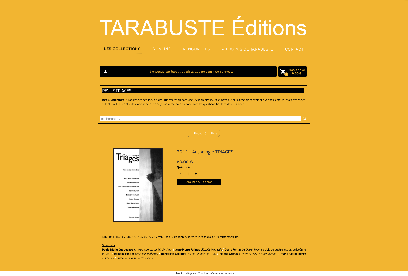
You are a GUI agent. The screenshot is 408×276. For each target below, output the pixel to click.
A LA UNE (161, 48)
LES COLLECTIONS (122, 48)
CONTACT (294, 49)
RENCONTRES (196, 48)
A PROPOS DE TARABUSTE (247, 49)
